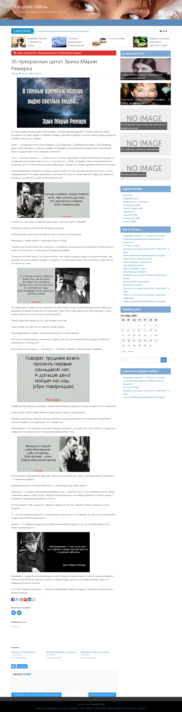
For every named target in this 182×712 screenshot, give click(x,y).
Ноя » (131, 351)
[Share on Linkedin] (29, 599)
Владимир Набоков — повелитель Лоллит (37, 42)
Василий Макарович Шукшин (61, 652)
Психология (129, 218)
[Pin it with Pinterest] (25, 599)
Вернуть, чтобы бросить (24, 652)
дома (19, 53)
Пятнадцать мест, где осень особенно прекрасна (37, 695)
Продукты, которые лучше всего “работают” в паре (159, 42)
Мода (126, 211)
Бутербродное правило (135, 271)
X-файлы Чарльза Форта (101, 695)
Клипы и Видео (130, 208)
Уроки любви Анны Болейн (136, 281)
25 (156, 340)
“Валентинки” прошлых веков (137, 258)
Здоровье (128, 198)
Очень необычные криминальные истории (144, 255)
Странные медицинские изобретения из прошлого (62, 31)
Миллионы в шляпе (132, 284)
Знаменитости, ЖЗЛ (133, 201)
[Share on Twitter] (17, 599)
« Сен (123, 351)
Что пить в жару (116, 38)
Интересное (30, 53)
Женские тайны (30, 6)
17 (150, 335)
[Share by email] (33, 599)
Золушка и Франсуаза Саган (94, 652)
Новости (127, 214)
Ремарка (22, 666)
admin (26, 74)
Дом (125, 195)
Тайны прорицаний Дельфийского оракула (144, 301)
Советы (126, 221)
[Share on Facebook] (13, 599)
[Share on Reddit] (21, 599)
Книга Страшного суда (134, 268)
